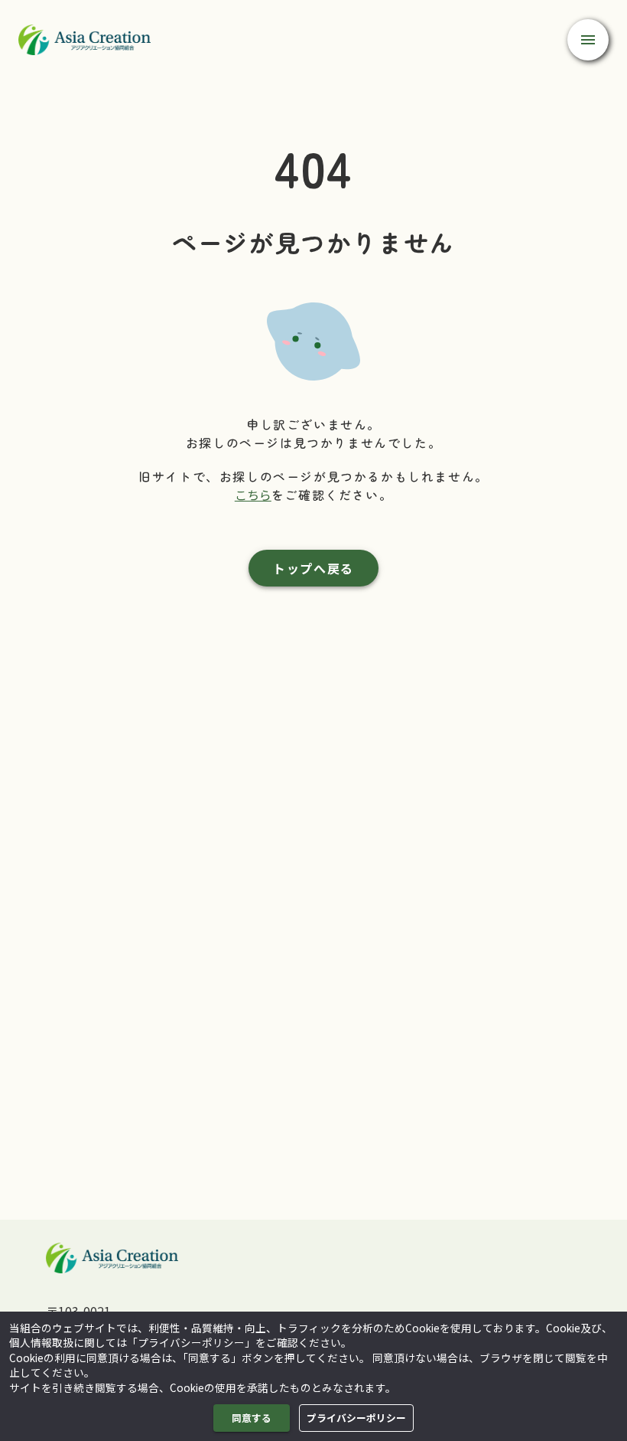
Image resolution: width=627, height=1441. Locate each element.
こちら (253, 494)
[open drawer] (588, 39)
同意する (251, 1417)
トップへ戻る (313, 568)
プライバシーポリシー (356, 1417)
